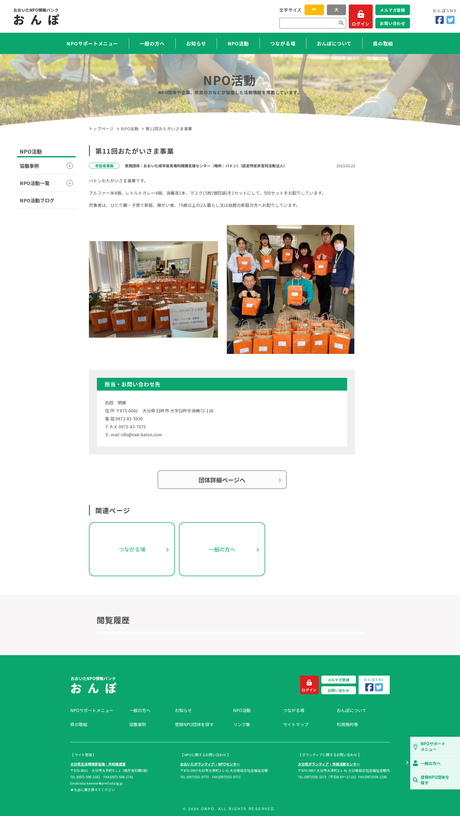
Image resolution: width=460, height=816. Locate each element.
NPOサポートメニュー (92, 43)
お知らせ (196, 43)
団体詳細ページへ (222, 479)
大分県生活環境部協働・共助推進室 (98, 764)
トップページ (101, 128)
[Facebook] (440, 20)
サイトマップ (296, 724)
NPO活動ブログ (37, 200)
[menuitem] (97, 710)
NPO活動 (238, 43)
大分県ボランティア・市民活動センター (329, 764)
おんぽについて (334, 43)
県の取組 (383, 43)
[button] (407, 763)
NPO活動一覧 (35, 182)
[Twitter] (450, 20)
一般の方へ (152, 43)
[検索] (341, 23)
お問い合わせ (392, 23)
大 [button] (336, 9)
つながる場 (282, 43)
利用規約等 (347, 724)
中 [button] (314, 9)
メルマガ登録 (392, 10)
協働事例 (29, 165)
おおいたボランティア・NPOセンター (210, 764)
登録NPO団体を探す (194, 724)
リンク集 (241, 724)
